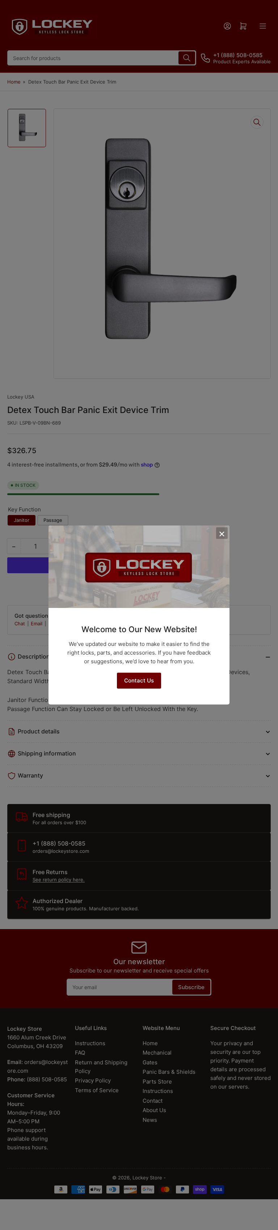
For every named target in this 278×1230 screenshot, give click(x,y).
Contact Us (139, 680)
